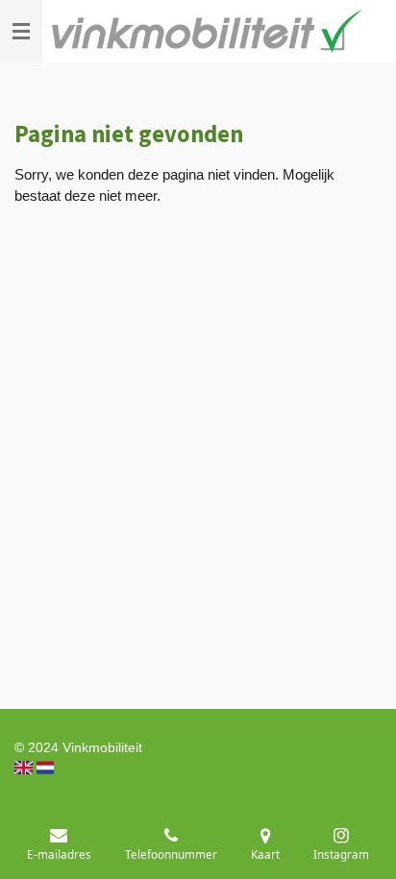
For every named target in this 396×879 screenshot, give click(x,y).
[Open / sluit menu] (21, 31)
